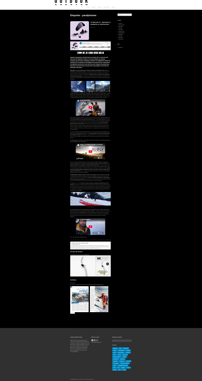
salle (114, 367)
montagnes (125, 354)
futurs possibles (121, 352)
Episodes (93, 7)
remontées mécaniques (125, 363)
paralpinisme (116, 359)
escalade (128, 350)
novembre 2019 (121, 32)
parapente (122, 359)
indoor (119, 354)
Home (88, 7)
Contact (113, 7)
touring (115, 369)
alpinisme (115, 348)
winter (124, 369)
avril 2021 (120, 23)
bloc (120, 348)
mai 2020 (120, 28)
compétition (126, 348)
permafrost (115, 361)
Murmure (76, 351)
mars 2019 (120, 37)
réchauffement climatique (122, 365)
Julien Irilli (72, 70)
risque (115, 365)
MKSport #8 (87, 254)
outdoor (124, 356)
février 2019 (121, 39)
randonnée (128, 361)
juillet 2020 (121, 26)
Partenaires (106, 7)
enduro (115, 350)
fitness (115, 352)
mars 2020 (120, 29)
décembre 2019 (121, 31)
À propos (99, 7)
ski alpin (123, 367)
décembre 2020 (121, 24)
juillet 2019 (121, 34)
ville (119, 369)
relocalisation (116, 363)
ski (118, 367)
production (122, 361)
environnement (121, 350)
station (128, 367)
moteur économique (117, 356)
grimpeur (127, 352)
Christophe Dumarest (74, 174)
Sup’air (106, 117)
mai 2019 (120, 36)
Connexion (121, 47)
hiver (114, 354)
